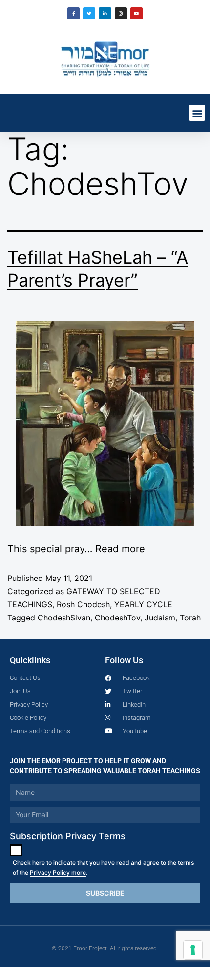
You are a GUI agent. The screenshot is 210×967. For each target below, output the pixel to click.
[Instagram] (121, 13)
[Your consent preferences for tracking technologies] (193, 950)
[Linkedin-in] (105, 13)
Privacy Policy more (58, 872)
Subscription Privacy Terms (68, 836)
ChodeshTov (117, 617)
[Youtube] (136, 13)
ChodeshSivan (64, 617)
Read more (120, 549)
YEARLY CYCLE (143, 604)
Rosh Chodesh (83, 604)
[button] (197, 113)
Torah (190, 617)
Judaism (160, 617)
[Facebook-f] (73, 13)
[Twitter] (89, 13)
